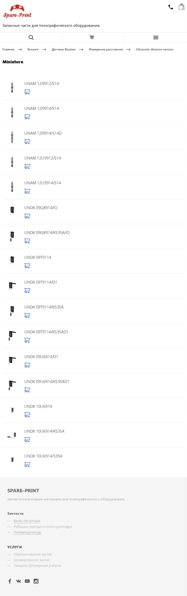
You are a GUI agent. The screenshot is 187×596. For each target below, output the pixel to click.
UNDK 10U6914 (38, 406)
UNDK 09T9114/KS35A (44, 307)
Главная (8, 49)
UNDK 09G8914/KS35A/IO (47, 232)
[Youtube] (27, 581)
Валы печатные (27, 520)
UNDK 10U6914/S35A (43, 456)
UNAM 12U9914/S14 (42, 183)
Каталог (33, 49)
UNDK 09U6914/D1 (41, 356)
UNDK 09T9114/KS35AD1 (46, 332)
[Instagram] (36, 581)
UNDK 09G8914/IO (40, 207)
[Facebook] (9, 581)
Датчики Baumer (64, 49)
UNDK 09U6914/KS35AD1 (46, 381)
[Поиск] (31, 37)
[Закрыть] (93, 37)
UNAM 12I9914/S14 (41, 108)
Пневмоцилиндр (27, 532)
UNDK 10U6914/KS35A (44, 431)
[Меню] (156, 37)
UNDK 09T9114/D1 (40, 282)
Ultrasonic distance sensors (155, 49)
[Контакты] (170, 7)
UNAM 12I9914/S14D (43, 133)
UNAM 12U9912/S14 (42, 158)
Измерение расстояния (106, 49)
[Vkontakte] (18, 581)
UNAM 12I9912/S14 (41, 83)
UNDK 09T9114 (37, 257)
